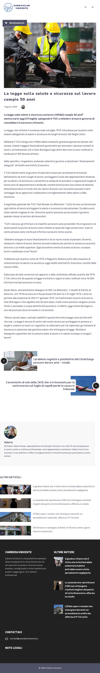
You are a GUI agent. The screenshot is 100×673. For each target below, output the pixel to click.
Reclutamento (16, 23)
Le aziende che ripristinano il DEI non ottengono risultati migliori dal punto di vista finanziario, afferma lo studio (80, 589)
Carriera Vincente (53, 668)
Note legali (13, 647)
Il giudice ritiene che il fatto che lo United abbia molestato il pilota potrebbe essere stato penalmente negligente (78, 566)
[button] (85, 7)
